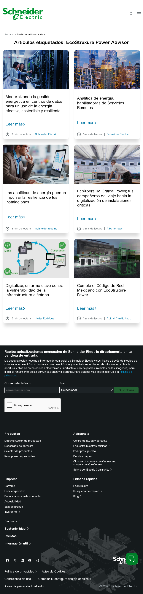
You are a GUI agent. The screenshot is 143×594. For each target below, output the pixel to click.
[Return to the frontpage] (21, 14)
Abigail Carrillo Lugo (119, 318)
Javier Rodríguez (45, 318)
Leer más (14, 124)
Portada (9, 34)
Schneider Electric (46, 134)
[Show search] (131, 14)
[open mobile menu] (139, 14)
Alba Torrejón (115, 228)
